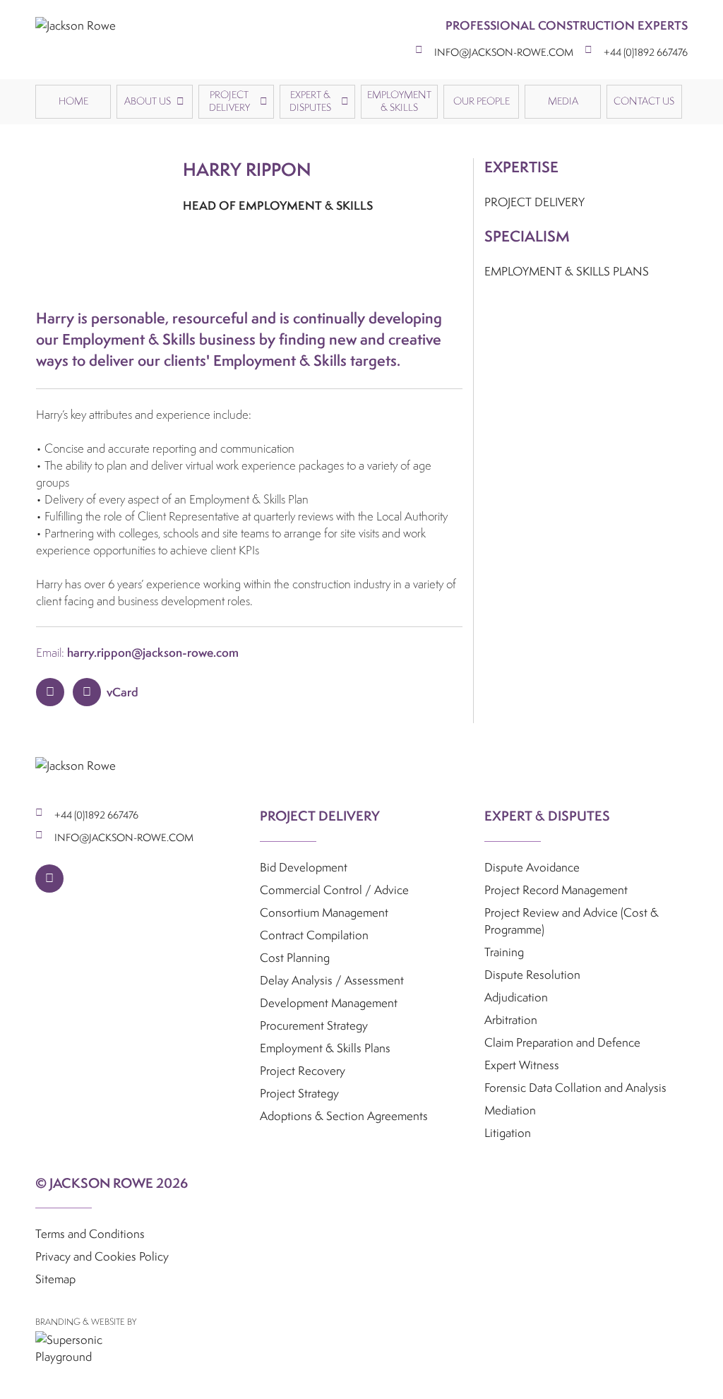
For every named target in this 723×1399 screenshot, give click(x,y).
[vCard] (87, 692)
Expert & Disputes (310, 101)
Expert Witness (521, 1064)
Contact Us (644, 101)
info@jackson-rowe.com (503, 52)
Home (73, 101)
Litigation (507, 1132)
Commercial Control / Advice (334, 889)
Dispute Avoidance (532, 867)
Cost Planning (295, 957)
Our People (481, 101)
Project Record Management (556, 889)
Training (504, 951)
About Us (147, 101)
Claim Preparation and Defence (562, 1042)
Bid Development (303, 867)
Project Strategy (299, 1093)
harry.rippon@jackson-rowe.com (153, 652)
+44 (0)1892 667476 (646, 52)
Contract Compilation (314, 935)
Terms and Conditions (90, 1233)
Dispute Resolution (532, 974)
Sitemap (55, 1278)
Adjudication (516, 997)
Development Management (329, 1002)
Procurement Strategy (314, 1025)
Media (563, 101)
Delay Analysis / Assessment (332, 980)
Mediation (510, 1110)
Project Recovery (302, 1070)
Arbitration (510, 1019)
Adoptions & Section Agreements (344, 1115)
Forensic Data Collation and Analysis (575, 1087)
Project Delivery (229, 101)
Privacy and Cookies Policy (102, 1256)
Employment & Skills (399, 101)
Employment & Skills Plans (325, 1048)
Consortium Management (324, 912)
